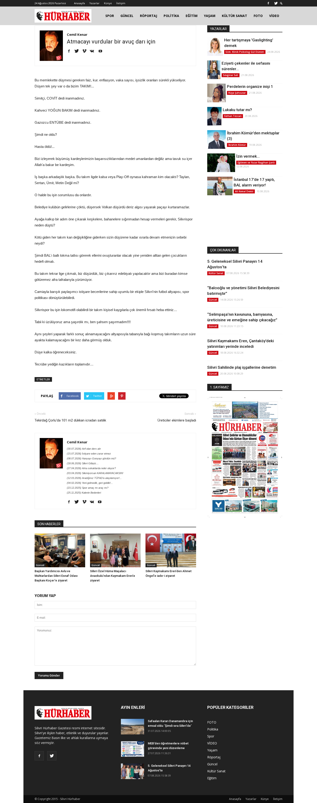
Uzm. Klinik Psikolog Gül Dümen (245, 51)
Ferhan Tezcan (233, 116)
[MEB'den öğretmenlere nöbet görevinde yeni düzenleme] (132, 749)
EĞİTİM (191, 15)
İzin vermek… (248, 156)
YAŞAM (209, 15)
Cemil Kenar (77, 34)
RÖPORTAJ (148, 15)
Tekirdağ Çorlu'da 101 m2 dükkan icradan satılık (70, 420)
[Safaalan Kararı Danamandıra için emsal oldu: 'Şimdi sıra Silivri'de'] (132, 726)
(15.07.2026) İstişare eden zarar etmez (89, 453)
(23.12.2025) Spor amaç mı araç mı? (87, 487)
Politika (212, 729)
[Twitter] (275, 3)
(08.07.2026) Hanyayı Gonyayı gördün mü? (91, 458)
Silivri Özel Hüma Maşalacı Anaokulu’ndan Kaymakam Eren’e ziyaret (112, 575)
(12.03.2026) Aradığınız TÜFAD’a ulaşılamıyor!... (94, 478)
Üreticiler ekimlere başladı (177, 420)
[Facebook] (268, 3)
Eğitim (212, 778)
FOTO (258, 15)
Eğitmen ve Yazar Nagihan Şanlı (256, 162)
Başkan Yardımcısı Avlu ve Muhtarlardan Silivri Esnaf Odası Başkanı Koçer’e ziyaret (56, 575)
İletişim (120, 3)
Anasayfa (79, 3)
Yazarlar (94, 3)
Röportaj (213, 757)
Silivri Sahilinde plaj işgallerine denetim (241, 367)
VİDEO (274, 15)
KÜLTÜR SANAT (234, 15)
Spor (210, 736)
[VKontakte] (93, 51)
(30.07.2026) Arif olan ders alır (84, 448)
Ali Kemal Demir (244, 191)
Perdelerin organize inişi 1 (250, 86)
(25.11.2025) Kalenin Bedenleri (84, 492)
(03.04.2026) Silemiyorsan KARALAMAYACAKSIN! (95, 473)
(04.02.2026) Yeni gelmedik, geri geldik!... (90, 482)
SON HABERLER (49, 524)
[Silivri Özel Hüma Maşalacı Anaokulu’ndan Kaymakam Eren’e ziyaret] (115, 550)
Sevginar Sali (230, 75)
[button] (281, 3)
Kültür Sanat (216, 273)
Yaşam (212, 750)
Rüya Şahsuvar (237, 92)
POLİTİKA (171, 15)
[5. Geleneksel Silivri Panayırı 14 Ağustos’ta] (132, 771)
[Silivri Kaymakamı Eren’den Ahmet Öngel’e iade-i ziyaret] (171, 550)
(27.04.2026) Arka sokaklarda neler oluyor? (91, 468)
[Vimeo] (86, 51)
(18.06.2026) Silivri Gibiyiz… (83, 463)
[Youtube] (102, 51)
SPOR (109, 15)
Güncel (40, 565)
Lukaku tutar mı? (237, 109)
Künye (108, 3)
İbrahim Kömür (237, 144)
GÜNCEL (126, 15)
